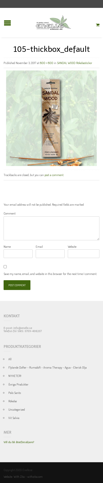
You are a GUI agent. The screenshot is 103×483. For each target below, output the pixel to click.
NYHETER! (14, 376)
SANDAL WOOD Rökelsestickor (74, 63)
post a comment (54, 175)
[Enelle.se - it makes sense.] (53, 22)
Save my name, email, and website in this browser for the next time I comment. (50, 274)
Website (72, 246)
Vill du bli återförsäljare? (19, 442)
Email (39, 246)
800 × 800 (46, 63)
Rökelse (12, 401)
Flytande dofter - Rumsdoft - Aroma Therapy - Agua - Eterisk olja (47, 367)
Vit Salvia (13, 418)
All (9, 359)
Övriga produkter (18, 384)
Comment (10, 213)
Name (7, 246)
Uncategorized (16, 409)
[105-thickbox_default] (51, 117)
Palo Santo (14, 393)
